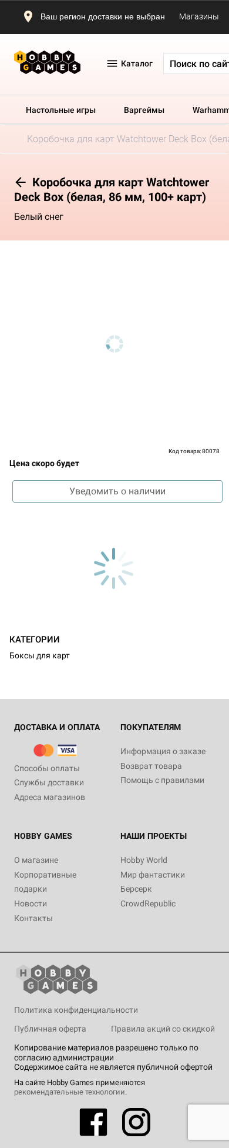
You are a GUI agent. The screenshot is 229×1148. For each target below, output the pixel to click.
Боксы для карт (39, 655)
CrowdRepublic (148, 903)
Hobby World (143, 860)
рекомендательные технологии (69, 1091)
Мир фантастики (152, 874)
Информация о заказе (163, 751)
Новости (30, 903)
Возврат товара (151, 766)
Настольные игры (61, 110)
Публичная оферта (50, 1028)
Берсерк (136, 888)
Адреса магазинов (49, 797)
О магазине (36, 860)
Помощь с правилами (162, 780)
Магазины (199, 16)
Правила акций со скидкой (163, 1028)
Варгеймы (144, 110)
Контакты (33, 918)
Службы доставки (49, 782)
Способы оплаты (47, 768)
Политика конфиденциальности (76, 1010)
